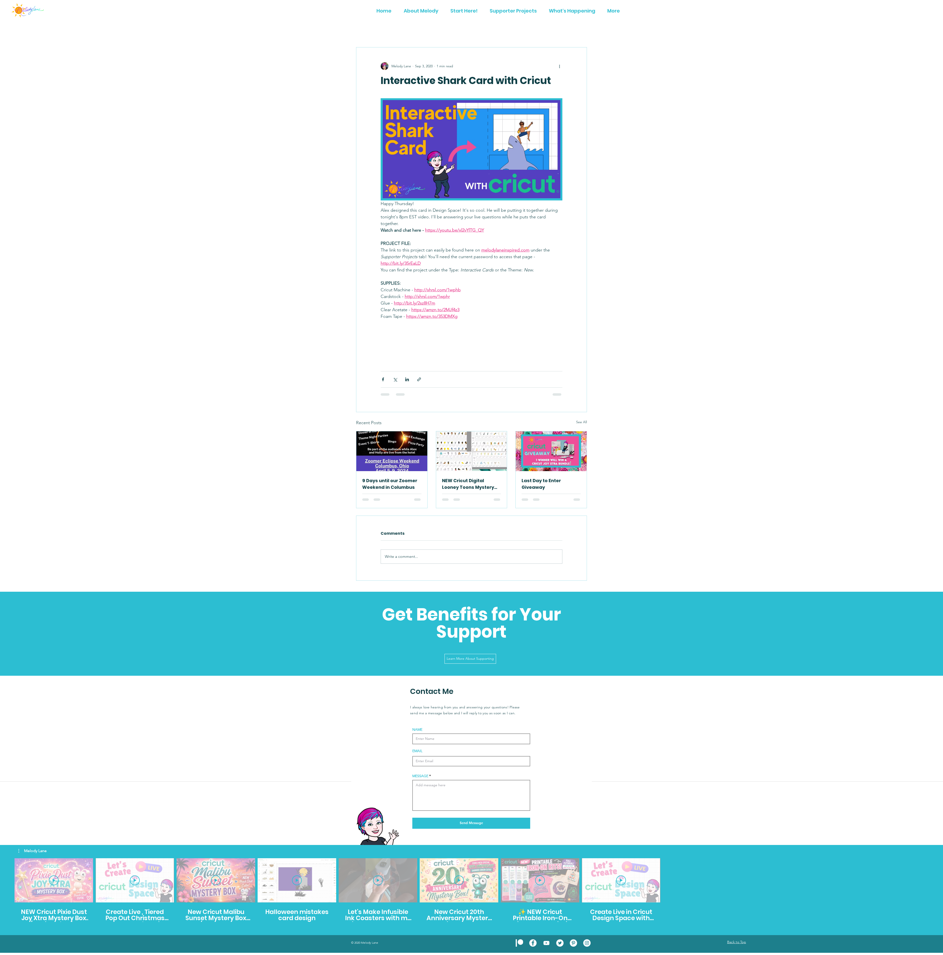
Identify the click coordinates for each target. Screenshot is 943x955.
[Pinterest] (573, 943)
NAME (417, 729)
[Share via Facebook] (383, 379)
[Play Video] (54, 880)
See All (581, 422)
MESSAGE (420, 776)
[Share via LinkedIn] (407, 379)
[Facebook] (533, 943)
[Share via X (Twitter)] (395, 379)
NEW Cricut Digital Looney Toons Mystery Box (468, 484)
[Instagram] (587, 943)
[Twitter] (560, 943)
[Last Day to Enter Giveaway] (551, 451)
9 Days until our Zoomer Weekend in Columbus (389, 484)
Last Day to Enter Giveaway (541, 484)
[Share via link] (419, 379)
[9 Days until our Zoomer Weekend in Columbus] (391, 451)
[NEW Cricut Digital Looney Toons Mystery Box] (471, 451)
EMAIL (417, 751)
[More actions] (559, 66)
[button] (32, 851)
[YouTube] (546, 943)
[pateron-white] (519, 943)
